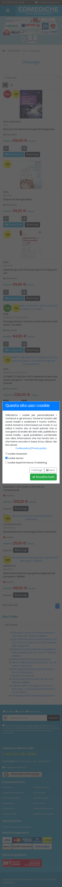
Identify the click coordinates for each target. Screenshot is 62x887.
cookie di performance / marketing (27, 462)
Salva (51, 470)
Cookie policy (22, 448)
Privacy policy (39, 448)
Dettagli (37, 470)
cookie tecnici (15, 458)
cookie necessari (17, 453)
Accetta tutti (44, 477)
